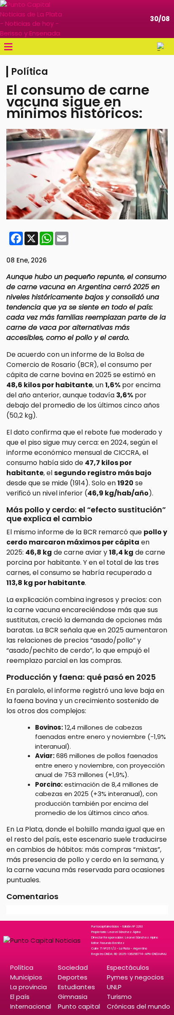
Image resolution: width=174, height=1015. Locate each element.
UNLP (114, 986)
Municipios (26, 977)
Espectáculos (128, 967)
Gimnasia (72, 996)
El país (20, 996)
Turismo (119, 996)
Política (21, 967)
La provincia (28, 986)
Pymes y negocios (135, 977)
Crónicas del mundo (138, 1006)
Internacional (30, 1006)
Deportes (72, 977)
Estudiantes (76, 986)
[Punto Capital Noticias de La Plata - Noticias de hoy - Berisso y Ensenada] (31, 19)
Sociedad (73, 967)
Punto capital (79, 1006)
